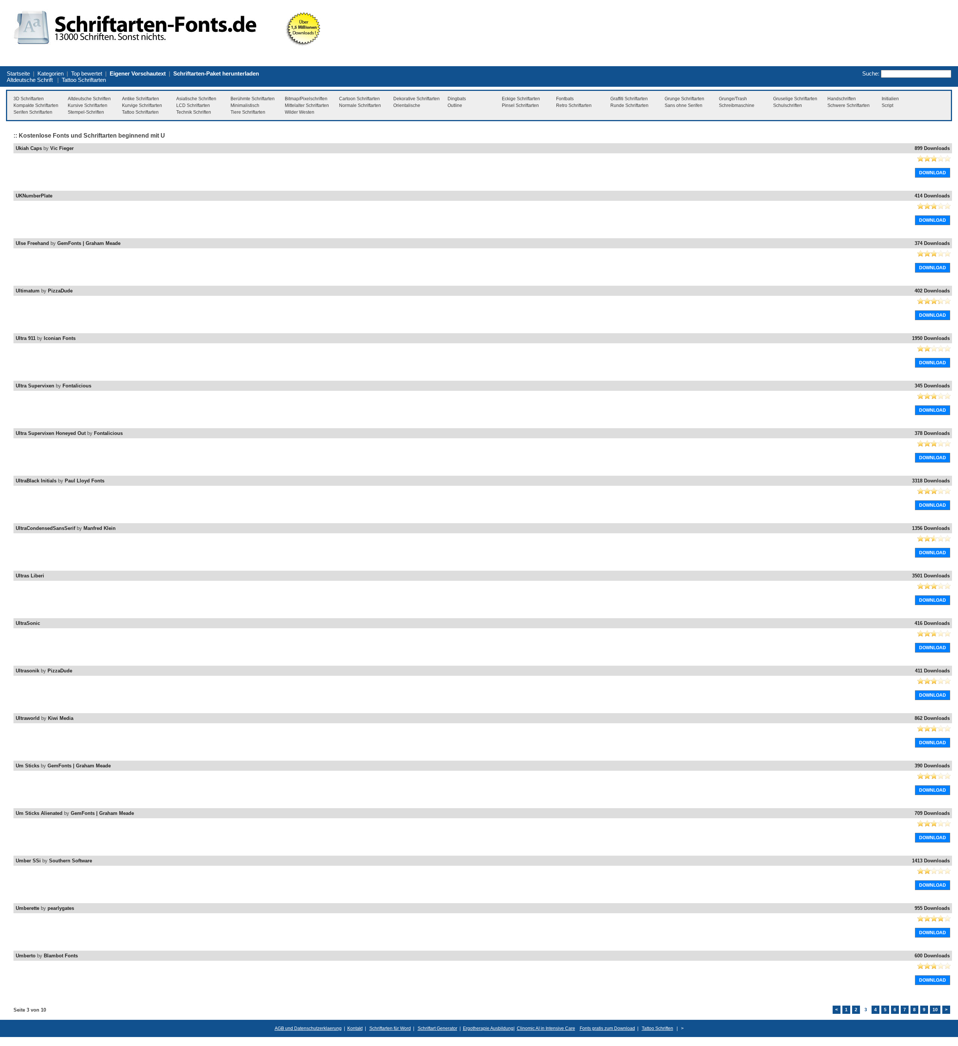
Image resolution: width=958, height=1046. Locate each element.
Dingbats (457, 98)
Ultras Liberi (30, 576)
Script (887, 105)
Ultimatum (28, 291)
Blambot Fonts (61, 955)
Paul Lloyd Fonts (84, 481)
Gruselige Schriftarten (795, 98)
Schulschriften (787, 105)
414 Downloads (932, 196)
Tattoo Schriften (657, 1028)
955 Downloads (932, 908)
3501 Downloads (931, 576)
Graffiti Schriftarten (629, 98)
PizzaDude (60, 291)
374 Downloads (932, 243)
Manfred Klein (99, 528)
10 (935, 1009)
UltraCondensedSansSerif (45, 528)
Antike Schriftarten (140, 98)
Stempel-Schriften (86, 112)
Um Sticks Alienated (39, 813)
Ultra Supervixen (35, 386)
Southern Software (70, 861)
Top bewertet (86, 73)
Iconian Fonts (60, 338)
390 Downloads (932, 766)
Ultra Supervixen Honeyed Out (51, 433)
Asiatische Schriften (196, 98)
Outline (455, 105)
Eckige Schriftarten (521, 98)
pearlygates (61, 908)
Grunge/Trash (733, 98)
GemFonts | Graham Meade (88, 243)
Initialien (890, 98)
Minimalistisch (245, 105)
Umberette (27, 908)
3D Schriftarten (28, 98)
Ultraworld (28, 718)
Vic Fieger (62, 148)
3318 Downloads (931, 481)
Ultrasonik (27, 671)
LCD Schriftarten (193, 105)
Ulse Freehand (32, 243)
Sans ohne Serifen (683, 105)
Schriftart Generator (437, 1028)
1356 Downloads (931, 528)
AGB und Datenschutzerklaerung (308, 1028)
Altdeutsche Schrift (30, 80)
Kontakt (355, 1028)
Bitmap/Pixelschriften (306, 98)
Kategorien (50, 73)
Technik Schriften (193, 112)
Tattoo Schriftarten (84, 80)
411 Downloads (932, 671)
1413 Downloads (931, 861)
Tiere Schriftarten (248, 112)
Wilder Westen (299, 112)
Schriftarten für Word (390, 1028)
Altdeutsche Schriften (89, 98)
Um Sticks (27, 766)
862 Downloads (932, 718)
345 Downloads (932, 386)
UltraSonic (28, 623)
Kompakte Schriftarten (35, 105)
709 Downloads (932, 813)
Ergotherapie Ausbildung (488, 1028)
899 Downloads (932, 148)
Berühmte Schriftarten (253, 98)
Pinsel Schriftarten (520, 105)
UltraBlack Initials (36, 481)
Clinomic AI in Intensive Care (546, 1028)
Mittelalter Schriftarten (307, 105)
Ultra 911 (26, 338)
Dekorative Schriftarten (416, 98)
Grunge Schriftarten (684, 98)
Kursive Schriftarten (87, 105)
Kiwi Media (60, 718)
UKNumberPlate (34, 196)
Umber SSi (28, 861)
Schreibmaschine (736, 105)
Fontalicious (76, 386)
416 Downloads (932, 623)
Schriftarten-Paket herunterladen (216, 73)
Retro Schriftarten (574, 105)
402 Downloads (932, 291)
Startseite (18, 73)
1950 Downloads (931, 338)
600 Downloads (932, 955)
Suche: (870, 73)
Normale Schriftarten (360, 105)
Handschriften (841, 98)
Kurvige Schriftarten (142, 105)
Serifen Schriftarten (32, 112)
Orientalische (406, 105)
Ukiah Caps (29, 148)
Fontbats (565, 98)
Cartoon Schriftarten (359, 98)
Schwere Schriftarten (848, 105)
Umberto (26, 955)
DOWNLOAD (932, 172)
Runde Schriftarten (629, 105)
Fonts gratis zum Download (607, 1028)
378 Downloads (932, 433)
